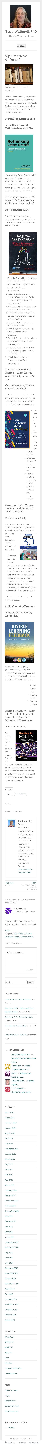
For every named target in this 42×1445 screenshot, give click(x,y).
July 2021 (8, 1164)
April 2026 (9, 1112)
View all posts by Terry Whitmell (25, 870)
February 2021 (11, 1190)
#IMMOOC (9, 1342)
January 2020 (10, 1221)
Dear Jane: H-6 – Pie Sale (15, 1026)
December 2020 (11, 1200)
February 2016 (11, 1299)
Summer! (9, 884)
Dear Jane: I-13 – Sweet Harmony (19, 1017)
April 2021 (9, 1180)
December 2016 (11, 1268)
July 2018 (9, 1252)
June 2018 (9, 1257)
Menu (22, 46)
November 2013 (11, 1309)
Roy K (14, 1073)
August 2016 (10, 1289)
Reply (7, 930)
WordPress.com (11, 1411)
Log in (7, 1395)
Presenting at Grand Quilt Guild (18, 999)
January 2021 (10, 1195)
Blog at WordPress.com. (21, 1439)
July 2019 (9, 1226)
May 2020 (9, 1216)
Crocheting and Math (21, 1092)
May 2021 (8, 1175)
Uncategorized (11, 1373)
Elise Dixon (17, 1065)
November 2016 (11, 1273)
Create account (11, 1390)
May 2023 (9, 1143)
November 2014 (11, 1304)
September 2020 (12, 1211)
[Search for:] (16, 982)
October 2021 (10, 1154)
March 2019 (9, 1237)
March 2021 (9, 1185)
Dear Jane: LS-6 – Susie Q (15, 1034)
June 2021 (9, 1169)
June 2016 (9, 1294)
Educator (8, 1363)
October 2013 (10, 1315)
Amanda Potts (18, 1081)
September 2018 (11, 1247)
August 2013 (10, 1320)
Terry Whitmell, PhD (21, 31)
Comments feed (12, 1406)
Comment (29, 970)
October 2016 (10, 1278)
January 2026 (10, 1128)
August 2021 (10, 1159)
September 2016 (11, 1283)
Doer (7, 1358)
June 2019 (9, 1232)
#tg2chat (18, 811)
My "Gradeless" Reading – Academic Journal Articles (29, 886)
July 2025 (9, 1138)
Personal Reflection (13, 1368)
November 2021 (11, 1149)
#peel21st (9, 1347)
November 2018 (11, 1242)
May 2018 (9, 1263)
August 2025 (10, 1133)
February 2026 (11, 1123)
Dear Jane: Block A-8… (21, 1054)
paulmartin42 (19, 909)
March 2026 (10, 1117)
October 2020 (10, 1206)
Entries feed (10, 1401)
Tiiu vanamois (18, 1088)
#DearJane (9, 1337)
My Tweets (9, 1427)
